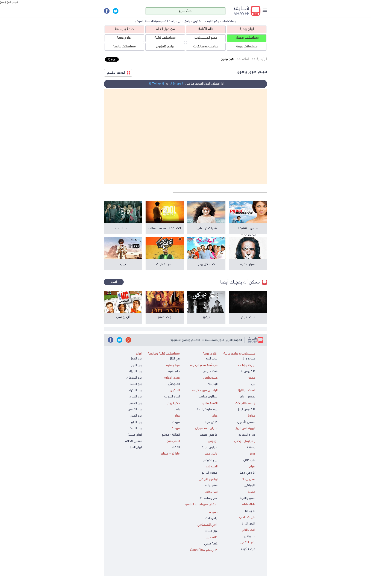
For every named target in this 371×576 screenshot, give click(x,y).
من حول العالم (165, 29)
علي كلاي (249, 460)
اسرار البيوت (172, 397)
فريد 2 (176, 422)
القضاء (176, 447)
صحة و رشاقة (124, 29)
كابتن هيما (211, 422)
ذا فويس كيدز (246, 409)
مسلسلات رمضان (247, 38)
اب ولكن (249, 536)
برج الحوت (135, 428)
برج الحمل (136, 359)
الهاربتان (212, 384)
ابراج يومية (247, 29)
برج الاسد (136, 384)
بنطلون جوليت (208, 397)
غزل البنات (211, 531)
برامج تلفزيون (165, 47)
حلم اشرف (173, 371)
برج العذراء (135, 390)
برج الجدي (136, 416)
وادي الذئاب (210, 518)
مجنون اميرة (209, 447)
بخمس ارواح (247, 397)
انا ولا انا (250, 511)
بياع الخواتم (210, 460)
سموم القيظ (247, 498)
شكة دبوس (210, 371)
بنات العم (211, 359)
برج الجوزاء (135, 371)
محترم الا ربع (209, 473)
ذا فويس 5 (248, 371)
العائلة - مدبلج (171, 435)
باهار (177, 409)
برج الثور (136, 365)
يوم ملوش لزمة (207, 409)
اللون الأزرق (248, 524)
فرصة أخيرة (248, 549)
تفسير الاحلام (133, 441)
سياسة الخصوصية (165, 21)
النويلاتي (249, 485)
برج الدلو (136, 422)
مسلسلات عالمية (124, 47)
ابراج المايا (136, 447)
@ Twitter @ (156, 84)
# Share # (177, 84)
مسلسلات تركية (165, 38)
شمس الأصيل (246, 422)
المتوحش (174, 384)
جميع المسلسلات (206, 38)
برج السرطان (134, 378)
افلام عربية (124, 38)
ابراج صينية (135, 435)
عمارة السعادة (247, 435)
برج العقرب (135, 403)
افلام (245, 59)
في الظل (174, 359)
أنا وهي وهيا (247, 473)
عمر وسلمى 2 (208, 498)
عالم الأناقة (205, 29)
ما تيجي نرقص (208, 435)
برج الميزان (135, 397)
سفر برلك (211, 485)
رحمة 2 (251, 447)
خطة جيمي (210, 544)
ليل (253, 384)
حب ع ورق (248, 359)
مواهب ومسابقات (205, 47)
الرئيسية (262, 59)
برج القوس (135, 409)
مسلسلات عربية (246, 47)
